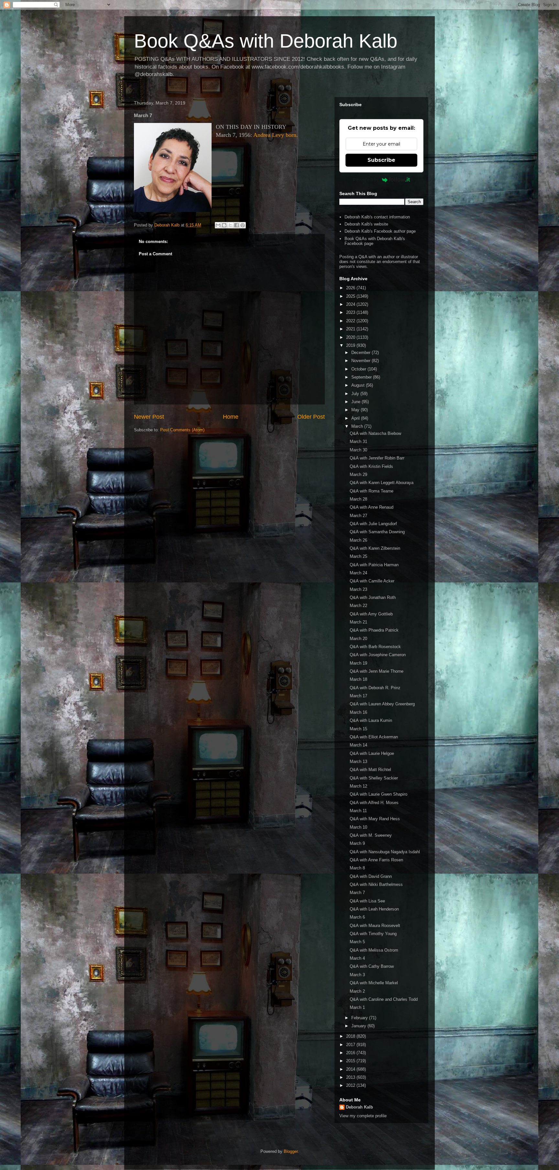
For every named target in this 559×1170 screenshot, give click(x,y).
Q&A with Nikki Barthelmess (376, 884)
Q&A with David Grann (371, 876)
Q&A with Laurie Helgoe (372, 753)
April (356, 418)
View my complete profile (363, 1115)
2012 (351, 1085)
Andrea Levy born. (275, 135)
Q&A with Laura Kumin (371, 720)
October (359, 369)
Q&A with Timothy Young (373, 933)
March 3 (357, 974)
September (362, 377)
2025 (351, 296)
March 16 (358, 712)
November (361, 360)
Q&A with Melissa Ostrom (374, 950)
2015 (351, 1060)
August (358, 385)
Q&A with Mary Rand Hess (375, 818)
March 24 (358, 572)
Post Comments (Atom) (182, 429)
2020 (351, 337)
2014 (351, 1069)
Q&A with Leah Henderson (374, 909)
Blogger (291, 1151)
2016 (351, 1052)
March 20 (358, 638)
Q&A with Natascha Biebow (375, 433)
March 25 (358, 556)
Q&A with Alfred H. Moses (374, 802)
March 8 (357, 868)
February (360, 1017)
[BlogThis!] (224, 225)
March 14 (358, 745)
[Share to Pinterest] (242, 225)
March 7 (357, 892)
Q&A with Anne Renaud (371, 507)
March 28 (358, 499)
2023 (351, 312)
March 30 (358, 449)
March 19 (358, 663)
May (356, 409)
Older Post (311, 417)
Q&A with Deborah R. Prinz (375, 687)
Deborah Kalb (359, 1107)
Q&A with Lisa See (367, 901)
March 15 (358, 728)
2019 (351, 345)
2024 (351, 304)
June (356, 401)
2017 (351, 1044)
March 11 (358, 810)
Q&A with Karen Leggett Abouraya (381, 482)
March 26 (358, 540)
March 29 (358, 474)
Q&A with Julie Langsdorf (373, 523)
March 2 (357, 991)
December (361, 352)
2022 (351, 320)
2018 (351, 1036)
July (355, 393)
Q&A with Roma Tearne (371, 491)
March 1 (357, 1007)
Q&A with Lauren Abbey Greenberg (382, 703)
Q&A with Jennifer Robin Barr (377, 458)
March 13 (358, 761)
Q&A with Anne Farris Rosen (376, 859)
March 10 (358, 827)
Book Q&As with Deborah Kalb (265, 41)
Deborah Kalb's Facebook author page (380, 231)
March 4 (357, 958)
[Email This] (218, 225)
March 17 (358, 695)
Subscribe (381, 160)
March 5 (357, 941)
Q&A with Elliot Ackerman (374, 736)
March (357, 426)
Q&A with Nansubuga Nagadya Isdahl (385, 851)
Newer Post (149, 417)
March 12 (358, 786)
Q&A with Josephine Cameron (378, 654)
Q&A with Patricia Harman (374, 564)
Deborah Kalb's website (366, 224)
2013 (351, 1077)
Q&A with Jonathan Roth (373, 597)
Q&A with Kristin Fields (371, 466)
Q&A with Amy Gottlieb (371, 614)
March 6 (357, 917)
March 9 (357, 843)
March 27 (358, 515)
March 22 (358, 605)
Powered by (366, 179)
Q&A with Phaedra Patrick (374, 630)
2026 (351, 287)
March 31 (358, 441)
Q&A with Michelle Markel (374, 982)
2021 (351, 328)
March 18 (358, 679)
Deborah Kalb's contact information (377, 217)
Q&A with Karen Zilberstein (375, 548)
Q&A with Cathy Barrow (372, 966)
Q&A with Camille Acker (372, 581)
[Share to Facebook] (236, 225)
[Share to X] (230, 225)
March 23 (358, 589)
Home (230, 417)
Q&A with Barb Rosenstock (375, 646)
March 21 (358, 622)
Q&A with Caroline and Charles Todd (384, 999)
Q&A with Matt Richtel (370, 769)
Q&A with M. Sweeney (371, 835)
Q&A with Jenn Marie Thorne (376, 671)
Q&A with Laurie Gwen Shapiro (378, 794)
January (359, 1025)
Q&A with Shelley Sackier (374, 778)
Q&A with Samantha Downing (377, 531)
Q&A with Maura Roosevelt (375, 925)
